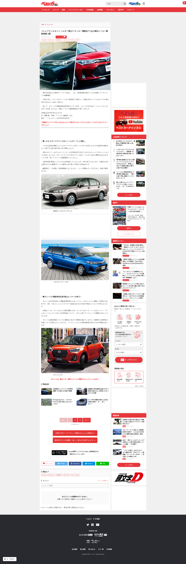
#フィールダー (75, 40)
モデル (117, 349)
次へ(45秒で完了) (129, 360)
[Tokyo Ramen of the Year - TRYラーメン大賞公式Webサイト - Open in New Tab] (93, 542)
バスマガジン (110, 10)
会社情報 (74, 549)
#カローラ (51, 40)
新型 (63, 10)
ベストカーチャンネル (75, 10)
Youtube (97, 525)
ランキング (45, 10)
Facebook (92, 525)
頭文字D (121, 10)
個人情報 (83, 549)
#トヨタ (44, 40)
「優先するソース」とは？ (76, 454)
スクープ (56, 10)
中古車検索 (89, 10)
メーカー (117, 341)
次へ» (87, 420)
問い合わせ (91, 549)
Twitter (88, 525)
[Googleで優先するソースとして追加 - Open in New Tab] (59, 452)
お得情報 (100, 10)
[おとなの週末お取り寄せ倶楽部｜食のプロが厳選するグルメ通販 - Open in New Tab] (86, 535)
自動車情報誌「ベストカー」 (49, 3)
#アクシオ (66, 40)
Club (134, 4)
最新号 (129, 228)
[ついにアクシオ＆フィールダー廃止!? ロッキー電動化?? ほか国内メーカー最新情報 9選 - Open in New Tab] (75, 65)
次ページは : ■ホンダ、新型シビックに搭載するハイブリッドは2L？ (75, 379)
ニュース (50, 24)
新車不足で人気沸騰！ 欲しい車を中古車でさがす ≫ (75, 440)
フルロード (130, 10)
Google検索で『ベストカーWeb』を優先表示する (83, 451)
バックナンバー (128, 234)
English (89, 519)
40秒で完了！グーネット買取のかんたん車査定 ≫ (75, 433)
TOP (42, 24)
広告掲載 (109, 549)
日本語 (97, 519)
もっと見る (129, 195)
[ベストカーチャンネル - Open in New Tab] (128, 121)
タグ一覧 (101, 549)
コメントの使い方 (102, 480)
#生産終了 (59, 40)
